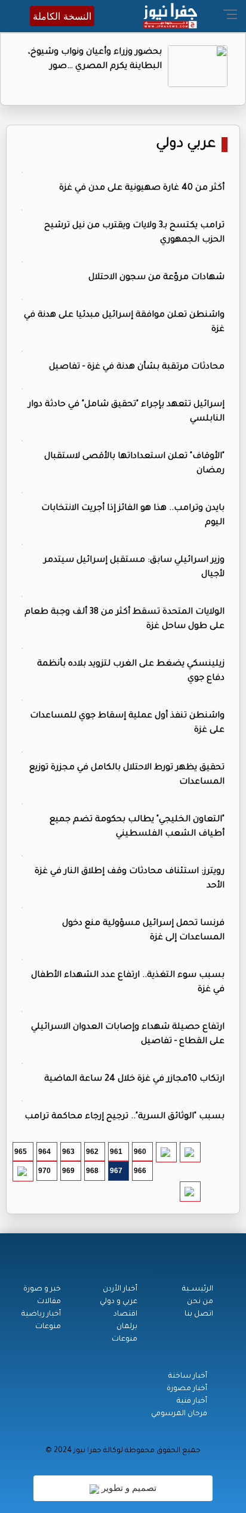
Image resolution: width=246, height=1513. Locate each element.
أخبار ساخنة (187, 1376)
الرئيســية (197, 1289)
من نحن (200, 1302)
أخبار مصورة (187, 1389)
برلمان (126, 1327)
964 (44, 1151)
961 (116, 1151)
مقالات (49, 1302)
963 (68, 1151)
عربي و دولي (118, 1302)
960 (140, 1151)
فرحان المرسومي (179, 1414)
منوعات (124, 1339)
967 (116, 1171)
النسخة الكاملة (62, 16)
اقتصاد (125, 1314)
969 (68, 1171)
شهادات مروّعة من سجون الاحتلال (156, 278)
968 (92, 1171)
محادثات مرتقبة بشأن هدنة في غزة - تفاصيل (137, 367)
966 (140, 1171)
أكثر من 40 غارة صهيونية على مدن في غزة (142, 188)
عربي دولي (186, 144)
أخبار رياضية (41, 1314)
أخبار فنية (192, 1401)
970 (44, 1171)
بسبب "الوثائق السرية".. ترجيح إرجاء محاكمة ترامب (124, 1117)
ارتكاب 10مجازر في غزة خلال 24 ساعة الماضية (134, 1079)
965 (20, 1151)
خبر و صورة (42, 1289)
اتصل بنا (198, 1314)
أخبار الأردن (120, 1289)
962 (92, 1151)
